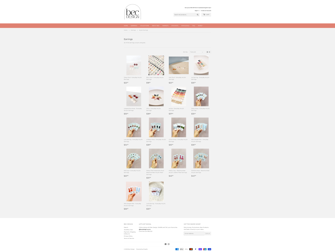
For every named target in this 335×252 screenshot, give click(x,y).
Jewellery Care (128, 229)
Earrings (133, 30)
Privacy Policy (128, 236)
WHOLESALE (185, 25)
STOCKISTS (174, 25)
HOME (126, 25)
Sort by (185, 52)
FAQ (193, 25)
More (200, 25)
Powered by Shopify (142, 249)
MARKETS (165, 25)
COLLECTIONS (144, 25)
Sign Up (207, 233)
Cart (207, 14)
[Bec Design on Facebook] (166, 244)
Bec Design (131, 249)
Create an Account (206, 10)
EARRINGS (134, 25)
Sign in (197, 10)
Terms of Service (129, 238)
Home (125, 30)
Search (126, 227)
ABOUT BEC (155, 25)
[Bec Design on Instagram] (169, 244)
